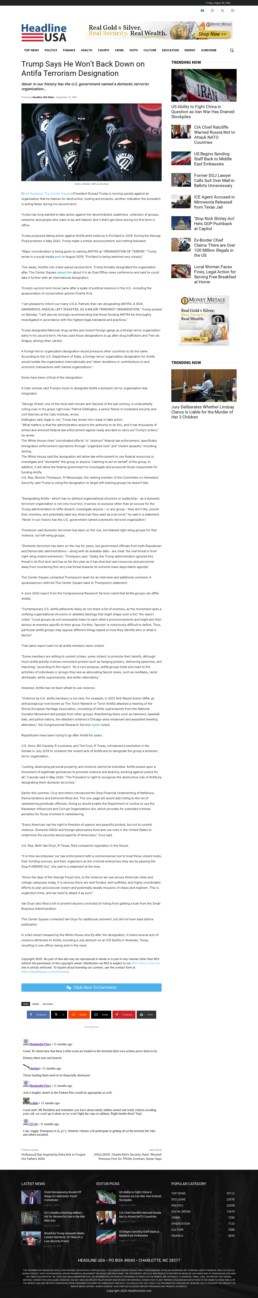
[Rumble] (212, 11)
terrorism (48, 1003)
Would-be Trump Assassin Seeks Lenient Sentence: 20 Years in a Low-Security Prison (64, 1237)
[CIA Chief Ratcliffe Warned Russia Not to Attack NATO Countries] (181, 132)
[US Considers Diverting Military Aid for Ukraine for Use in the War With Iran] (31, 1217)
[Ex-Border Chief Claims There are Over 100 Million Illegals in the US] (181, 244)
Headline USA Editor (43, 97)
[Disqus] (91, 1087)
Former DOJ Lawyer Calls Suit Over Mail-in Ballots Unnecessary (214, 180)
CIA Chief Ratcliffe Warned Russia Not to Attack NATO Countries (214, 135)
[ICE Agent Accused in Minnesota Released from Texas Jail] (181, 201)
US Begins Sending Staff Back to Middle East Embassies (213, 158)
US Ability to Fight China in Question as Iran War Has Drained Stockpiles (202, 111)
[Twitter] (222, 11)
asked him (64, 272)
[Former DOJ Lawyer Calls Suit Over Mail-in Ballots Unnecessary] (181, 180)
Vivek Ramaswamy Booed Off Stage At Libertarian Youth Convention (62, 1196)
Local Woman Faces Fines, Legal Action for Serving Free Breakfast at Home (215, 274)
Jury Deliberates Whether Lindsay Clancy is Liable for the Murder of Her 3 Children (202, 412)
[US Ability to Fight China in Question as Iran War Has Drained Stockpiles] (204, 85)
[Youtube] (202, 11)
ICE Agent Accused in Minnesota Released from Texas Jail (214, 202)
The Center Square (58, 193)
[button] (232, 50)
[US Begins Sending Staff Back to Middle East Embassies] (181, 158)
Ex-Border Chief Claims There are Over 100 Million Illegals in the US (214, 248)
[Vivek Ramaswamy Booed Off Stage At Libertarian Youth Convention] (31, 1197)
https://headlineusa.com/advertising (45, 971)
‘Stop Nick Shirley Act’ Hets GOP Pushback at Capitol (214, 223)
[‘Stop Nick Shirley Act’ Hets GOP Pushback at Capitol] (181, 223)
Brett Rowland (32, 193)
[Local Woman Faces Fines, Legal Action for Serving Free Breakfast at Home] (181, 271)
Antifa (35, 1003)
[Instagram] (233, 11)
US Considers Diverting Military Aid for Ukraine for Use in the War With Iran (64, 1216)
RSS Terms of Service (146, 963)
